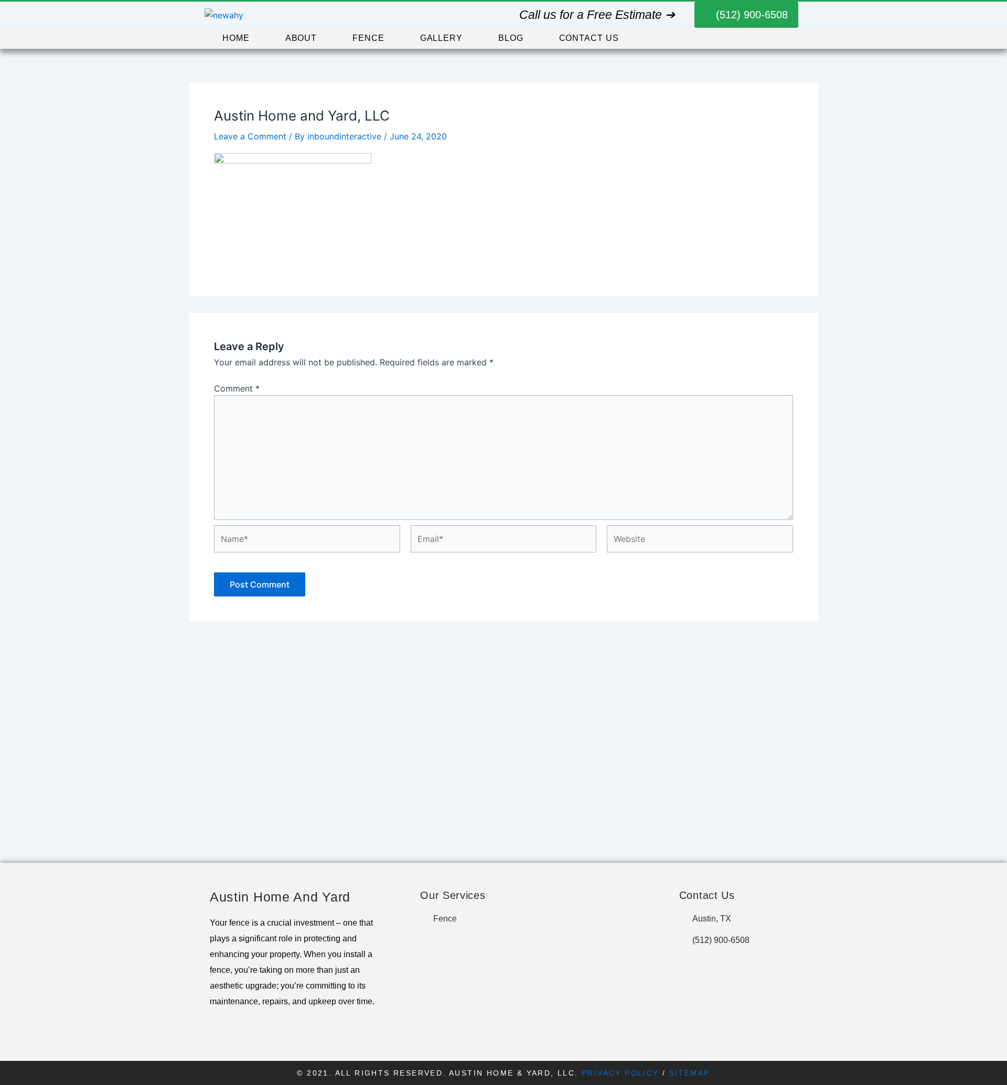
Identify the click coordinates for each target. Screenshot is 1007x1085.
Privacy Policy (620, 1073)
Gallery (441, 38)
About (301, 38)
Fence (368, 38)
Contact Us (589, 38)
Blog (510, 38)
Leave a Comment (250, 136)
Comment (237, 388)
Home (236, 38)
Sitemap (689, 1073)
